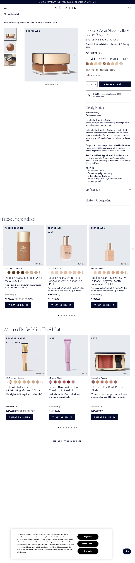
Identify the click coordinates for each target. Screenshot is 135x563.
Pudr (55, 22)
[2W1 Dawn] (36, 272)
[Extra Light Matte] (100, 63)
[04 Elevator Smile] (68, 382)
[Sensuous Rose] (106, 382)
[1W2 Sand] (104, 272)
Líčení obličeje (28, 22)
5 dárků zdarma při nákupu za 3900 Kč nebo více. (67, 2)
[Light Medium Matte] (112, 63)
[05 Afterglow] (64, 382)
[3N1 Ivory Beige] (24, 382)
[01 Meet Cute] (50, 382)
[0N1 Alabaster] (52, 272)
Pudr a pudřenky (43, 22)
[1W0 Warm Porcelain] (65, 272)
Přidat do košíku (114, 84)
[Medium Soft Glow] (91, 63)
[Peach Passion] (111, 382)
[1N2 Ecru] (99, 272)
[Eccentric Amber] (93, 382)
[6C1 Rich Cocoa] (18, 272)
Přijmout (87, 536)
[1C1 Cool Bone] (70, 272)
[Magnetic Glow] (97, 382)
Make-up (15, 22)
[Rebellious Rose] (115, 382)
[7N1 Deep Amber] (22, 272)
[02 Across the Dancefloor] (59, 382)
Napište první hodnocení (67, 441)
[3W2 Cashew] (33, 382)
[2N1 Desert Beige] (31, 272)
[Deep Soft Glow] (104, 63)
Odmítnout (87, 544)
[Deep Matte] (87, 63)
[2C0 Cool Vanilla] (27, 272)
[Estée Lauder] (65, 7)
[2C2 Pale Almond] (117, 272)
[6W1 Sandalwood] (13, 272)
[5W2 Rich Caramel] (9, 272)
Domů (7, 22)
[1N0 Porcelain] (61, 272)
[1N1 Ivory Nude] (74, 272)
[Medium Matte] (108, 63)
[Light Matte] (121, 63)
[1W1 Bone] (79, 272)
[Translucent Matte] (116, 63)
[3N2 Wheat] (37, 382)
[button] (127, 551)
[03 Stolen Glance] (73, 382)
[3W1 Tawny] (28, 382)
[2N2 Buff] (122, 272)
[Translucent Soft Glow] (95, 63)
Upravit (88, 551)
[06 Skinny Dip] (55, 382)
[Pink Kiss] (102, 382)
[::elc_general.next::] (41, 272)
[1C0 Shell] (56, 272)
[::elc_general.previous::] (6, 272)
